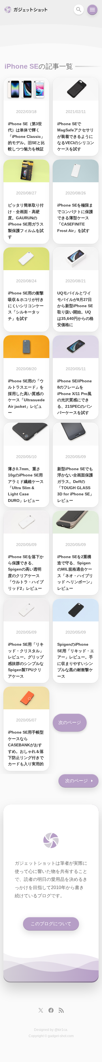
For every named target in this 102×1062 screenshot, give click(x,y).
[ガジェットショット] (51, 840)
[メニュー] (92, 10)
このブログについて (51, 923)
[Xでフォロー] (41, 1010)
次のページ (69, 722)
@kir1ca (60, 1030)
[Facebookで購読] (51, 1010)
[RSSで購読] (61, 1010)
